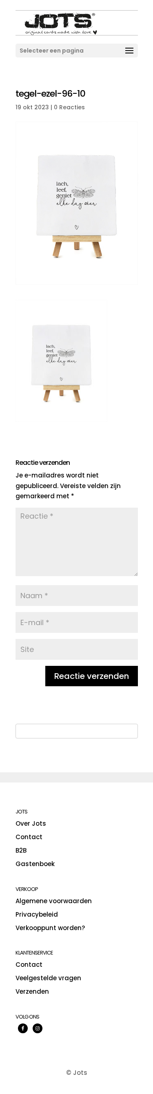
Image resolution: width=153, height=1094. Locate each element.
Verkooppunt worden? (50, 928)
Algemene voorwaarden (54, 901)
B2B (21, 850)
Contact (29, 837)
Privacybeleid (37, 914)
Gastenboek (35, 864)
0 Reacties (69, 107)
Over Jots (31, 823)
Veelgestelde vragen (48, 978)
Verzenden (32, 991)
